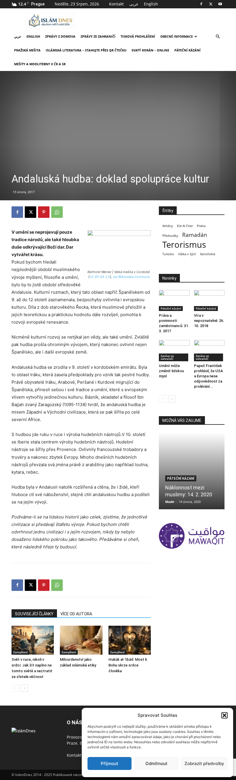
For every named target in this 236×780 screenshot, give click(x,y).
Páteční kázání (187, 50)
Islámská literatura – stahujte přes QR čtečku (86, 50)
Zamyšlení (20, 652)
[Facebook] (201, 4)
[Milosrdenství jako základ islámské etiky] (81, 640)
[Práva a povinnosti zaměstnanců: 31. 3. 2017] (174, 300)
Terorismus (184, 245)
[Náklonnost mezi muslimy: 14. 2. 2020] (191, 470)
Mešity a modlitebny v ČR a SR (40, 64)
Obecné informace (176, 36)
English (151, 4)
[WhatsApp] (57, 212)
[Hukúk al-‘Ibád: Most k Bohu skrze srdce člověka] (130, 640)
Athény (167, 226)
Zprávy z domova (60, 36)
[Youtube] (220, 4)
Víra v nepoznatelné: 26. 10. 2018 (209, 320)
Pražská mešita (27, 50)
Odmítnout (156, 763)
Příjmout (109, 763)
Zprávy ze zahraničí (98, 36)
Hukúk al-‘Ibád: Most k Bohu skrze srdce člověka (128, 665)
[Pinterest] (44, 212)
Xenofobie (207, 254)
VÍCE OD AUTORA (76, 614)
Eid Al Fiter (185, 226)
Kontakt (116, 4)
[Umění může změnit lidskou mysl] (174, 350)
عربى (133, 4)
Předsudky (170, 236)
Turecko (168, 254)
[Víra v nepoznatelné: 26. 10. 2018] (209, 300)
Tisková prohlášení (138, 36)
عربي (17, 36)
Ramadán (194, 235)
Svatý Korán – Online (150, 50)
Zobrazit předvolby (204, 763)
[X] (210, 4)
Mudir (169, 501)
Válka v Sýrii (187, 254)
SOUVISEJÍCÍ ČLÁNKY (34, 614)
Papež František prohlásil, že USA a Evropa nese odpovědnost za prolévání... (208, 376)
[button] (224, 715)
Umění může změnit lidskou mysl (171, 371)
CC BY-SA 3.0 (100, 277)
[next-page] (24, 688)
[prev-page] (15, 688)
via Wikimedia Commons (131, 277)
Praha (201, 226)
